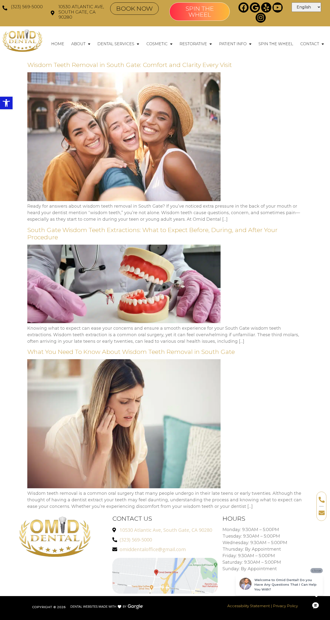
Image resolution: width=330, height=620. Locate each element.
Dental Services (115, 44)
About (78, 44)
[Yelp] (266, 7)
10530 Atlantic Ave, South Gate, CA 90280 (81, 12)
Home (57, 44)
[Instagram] (261, 18)
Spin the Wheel (275, 44)
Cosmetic (157, 44)
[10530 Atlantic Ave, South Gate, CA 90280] (52, 13)
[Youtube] (278, 7)
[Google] (255, 7)
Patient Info (233, 44)
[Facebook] (243, 7)
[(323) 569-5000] (4, 8)
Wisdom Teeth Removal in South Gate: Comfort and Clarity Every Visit (129, 64)
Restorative (193, 44)
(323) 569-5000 (27, 6)
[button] (6, 103)
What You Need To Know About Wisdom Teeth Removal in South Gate (131, 351)
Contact (309, 44)
